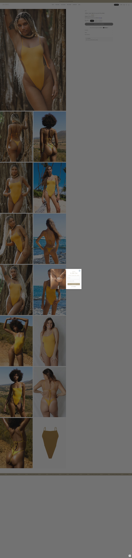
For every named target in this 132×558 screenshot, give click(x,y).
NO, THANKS (74, 286)
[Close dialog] (79, 271)
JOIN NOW (74, 284)
